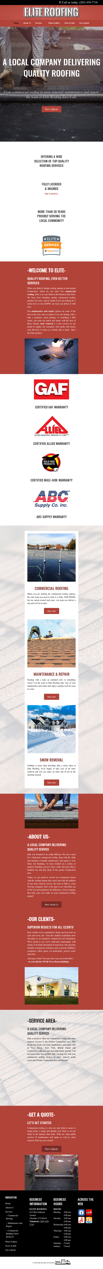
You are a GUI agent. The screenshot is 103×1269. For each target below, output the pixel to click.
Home (16, 23)
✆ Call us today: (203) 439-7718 (78, 2)
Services (38, 23)
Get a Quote (84, 23)
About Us (27, 23)
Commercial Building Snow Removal (12, 1233)
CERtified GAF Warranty (51, 407)
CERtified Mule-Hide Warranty (51, 480)
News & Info (70, 23)
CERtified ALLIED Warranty (51, 443)
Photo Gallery (54, 23)
